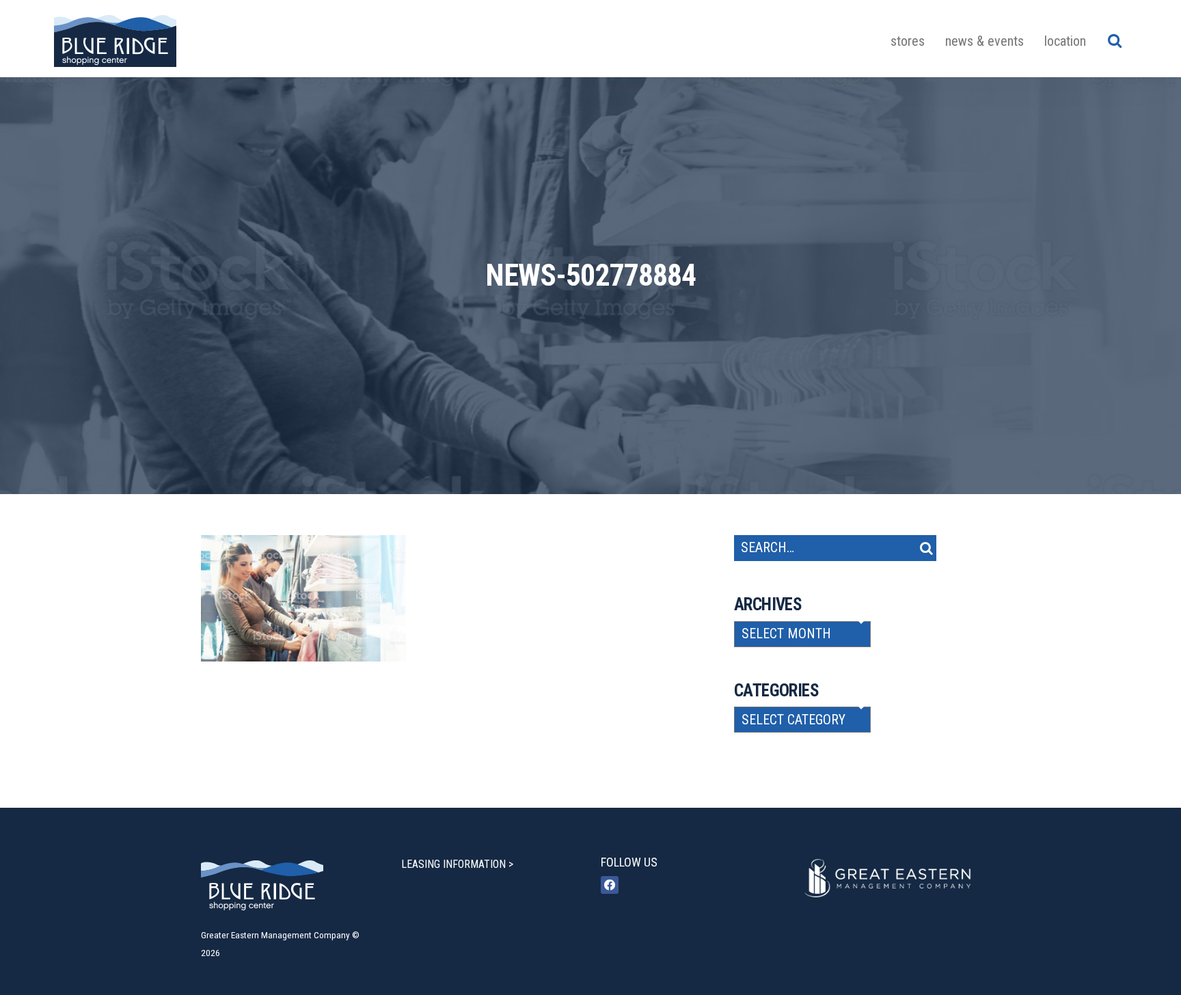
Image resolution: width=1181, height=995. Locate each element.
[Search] (1114, 40)
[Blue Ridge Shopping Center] (115, 38)
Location (1065, 41)
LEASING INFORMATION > (457, 864)
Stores (908, 41)
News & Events (984, 41)
